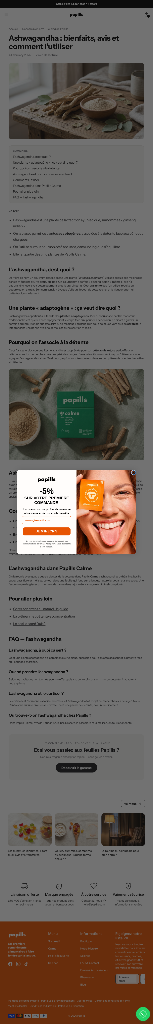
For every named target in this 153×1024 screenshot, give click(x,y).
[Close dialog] (134, 473)
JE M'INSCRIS (46, 531)
